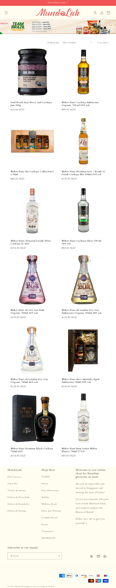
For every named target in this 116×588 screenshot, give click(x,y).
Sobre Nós (13, 483)
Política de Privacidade (18, 497)
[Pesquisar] (95, 12)
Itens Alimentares (50, 490)
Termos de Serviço (17, 490)
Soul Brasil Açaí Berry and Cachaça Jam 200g (31, 104)
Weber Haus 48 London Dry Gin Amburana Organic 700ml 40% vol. (82, 311)
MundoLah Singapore (23, 586)
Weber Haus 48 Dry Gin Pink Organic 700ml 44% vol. (27, 311)
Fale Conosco (14, 476)
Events (45, 524)
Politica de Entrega (17, 510)
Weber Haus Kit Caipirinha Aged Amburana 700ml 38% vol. (80, 381)
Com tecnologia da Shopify (44, 586)
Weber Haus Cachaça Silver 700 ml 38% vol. (81, 242)
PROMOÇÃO (49, 538)
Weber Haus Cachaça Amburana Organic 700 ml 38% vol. (80, 104)
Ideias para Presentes (51, 510)
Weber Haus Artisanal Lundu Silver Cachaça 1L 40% (31, 242)
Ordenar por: (53, 42)
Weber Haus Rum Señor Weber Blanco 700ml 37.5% (79, 450)
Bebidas (45, 497)
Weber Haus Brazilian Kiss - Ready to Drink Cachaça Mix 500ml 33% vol (83, 173)
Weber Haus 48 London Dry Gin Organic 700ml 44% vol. (29, 381)
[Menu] (6, 12)
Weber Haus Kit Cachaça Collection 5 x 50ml (32, 173)
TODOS (46, 476)
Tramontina (47, 531)
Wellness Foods (49, 504)
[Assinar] (58, 555)
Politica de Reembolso (18, 504)
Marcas (45, 483)
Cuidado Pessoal (50, 517)
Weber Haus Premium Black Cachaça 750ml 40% (32, 450)
